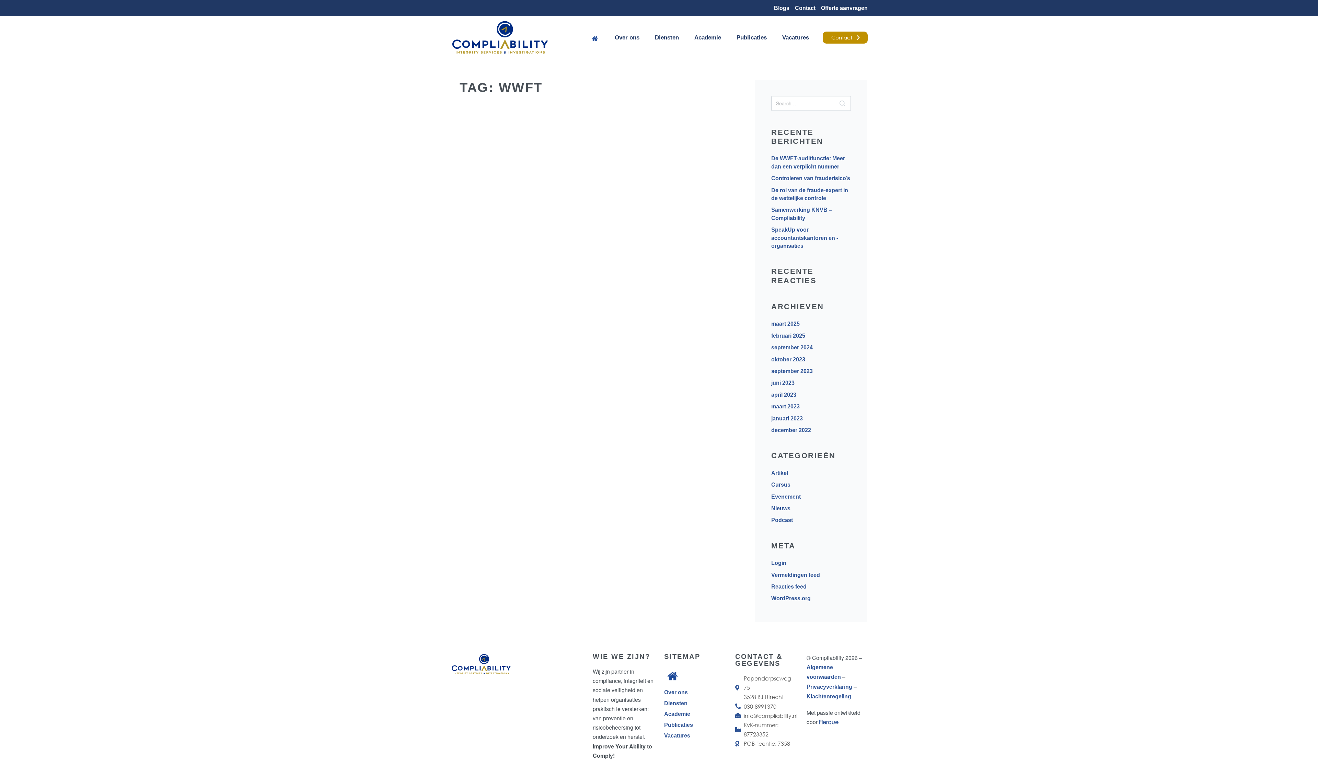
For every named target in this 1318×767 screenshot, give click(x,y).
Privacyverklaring (830, 687)
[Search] (842, 103)
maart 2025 (785, 324)
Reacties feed (789, 587)
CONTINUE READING (494, 440)
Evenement (786, 497)
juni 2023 (783, 383)
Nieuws (780, 508)
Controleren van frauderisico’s (810, 178)
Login (778, 563)
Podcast (782, 520)
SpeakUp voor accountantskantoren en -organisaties (804, 238)
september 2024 (792, 347)
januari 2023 (787, 418)
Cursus (780, 485)
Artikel (490, 296)
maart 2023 (785, 406)
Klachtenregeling (829, 696)
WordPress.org (791, 598)
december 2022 (791, 430)
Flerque (829, 721)
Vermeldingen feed (795, 575)
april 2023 (783, 395)
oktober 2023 (788, 359)
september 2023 (792, 371)
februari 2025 (788, 336)
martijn (481, 363)
